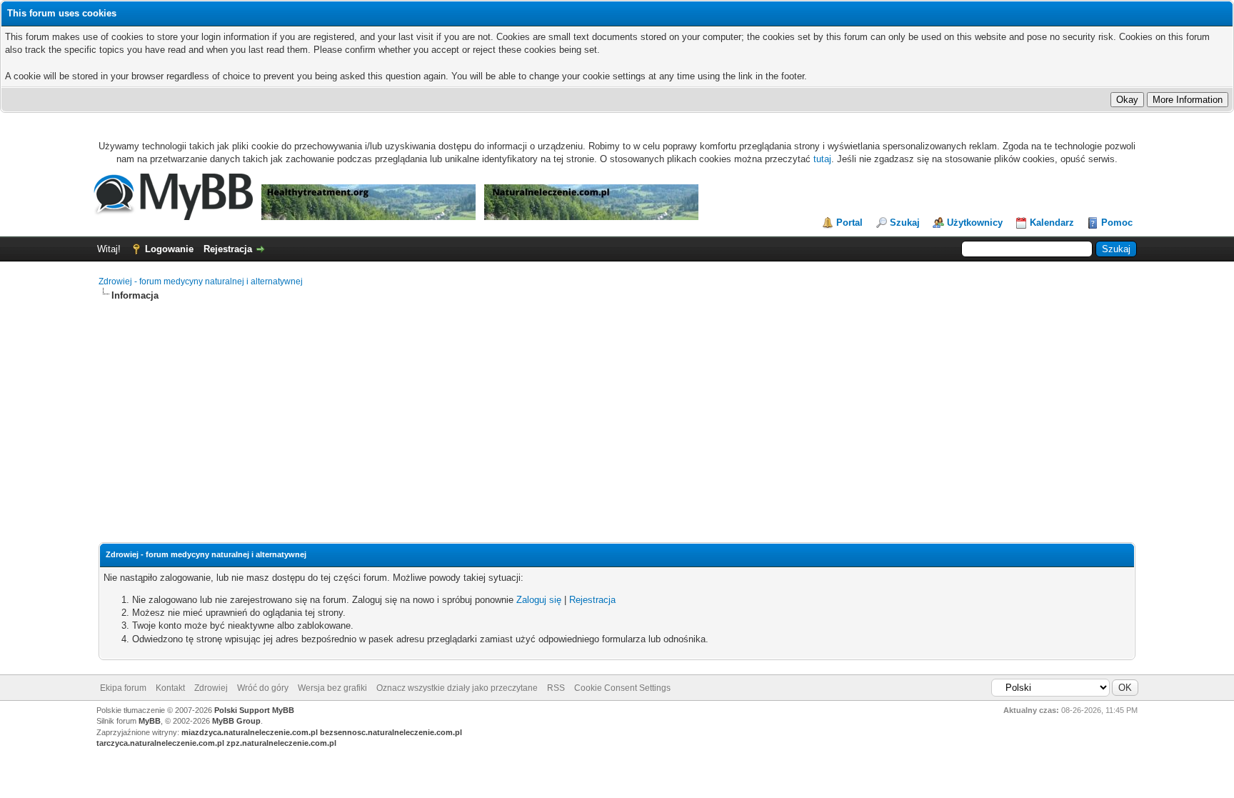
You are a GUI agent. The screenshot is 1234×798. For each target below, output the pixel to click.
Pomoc (1117, 222)
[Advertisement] (617, 409)
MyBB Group (236, 721)
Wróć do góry (263, 688)
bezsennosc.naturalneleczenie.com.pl (391, 732)
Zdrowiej (211, 688)
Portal (849, 222)
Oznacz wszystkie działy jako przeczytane (457, 688)
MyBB (150, 721)
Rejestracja (228, 249)
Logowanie (169, 249)
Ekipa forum (123, 688)
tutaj (822, 159)
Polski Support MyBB (254, 710)
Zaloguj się (538, 599)
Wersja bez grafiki (332, 688)
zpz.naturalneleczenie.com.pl (281, 743)
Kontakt (170, 688)
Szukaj (905, 222)
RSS (556, 688)
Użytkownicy (975, 222)
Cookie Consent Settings (622, 688)
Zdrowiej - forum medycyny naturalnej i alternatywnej (201, 281)
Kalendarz (1052, 222)
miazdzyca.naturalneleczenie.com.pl (249, 732)
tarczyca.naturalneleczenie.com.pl (160, 743)
